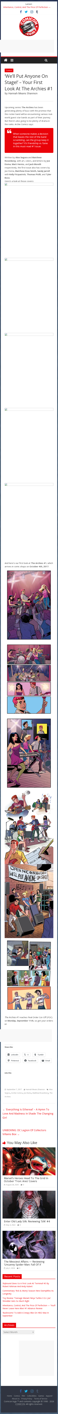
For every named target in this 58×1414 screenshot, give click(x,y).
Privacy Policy (26, 1398)
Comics (9, 70)
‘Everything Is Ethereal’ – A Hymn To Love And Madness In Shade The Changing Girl (28, 1113)
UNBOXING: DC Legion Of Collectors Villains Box (24, 1132)
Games (41, 1396)
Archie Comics (17, 1093)
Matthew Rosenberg (40, 1093)
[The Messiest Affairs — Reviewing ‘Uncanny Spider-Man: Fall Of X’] (29, 1232)
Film (23, 1396)
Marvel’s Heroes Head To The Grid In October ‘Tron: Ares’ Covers (26, 1179)
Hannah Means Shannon (35, 1089)
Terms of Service (40, 1398)
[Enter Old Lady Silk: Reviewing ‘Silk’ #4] (29, 1192)
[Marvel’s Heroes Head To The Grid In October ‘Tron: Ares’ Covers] (29, 1149)
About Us (15, 1398)
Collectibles (31, 1396)
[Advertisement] (36, 1358)
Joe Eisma (27, 1093)
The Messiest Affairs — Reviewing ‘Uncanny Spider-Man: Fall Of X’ (24, 1263)
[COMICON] (29, 17)
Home (9, 1396)
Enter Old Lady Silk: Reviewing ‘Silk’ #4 (27, 1221)
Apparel (49, 1396)
